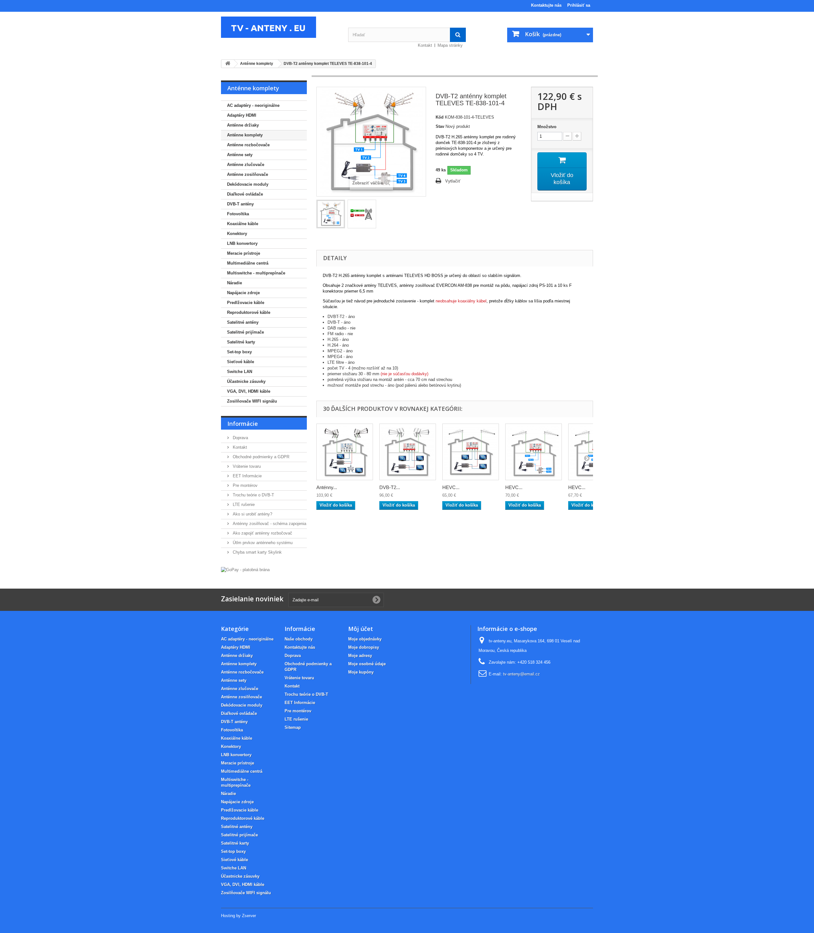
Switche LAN (239, 371)
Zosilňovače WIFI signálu (252, 401)
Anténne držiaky (243, 125)
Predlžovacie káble (245, 302)
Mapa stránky (450, 45)
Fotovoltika (238, 213)
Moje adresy (360, 655)
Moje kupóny (361, 672)
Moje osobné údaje (367, 663)
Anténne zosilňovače (247, 174)
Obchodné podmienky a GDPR (260, 456)
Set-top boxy (239, 351)
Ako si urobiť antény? (251, 514)
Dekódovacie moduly (247, 184)
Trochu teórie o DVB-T (252, 495)
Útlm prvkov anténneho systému (262, 542)
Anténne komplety (245, 135)
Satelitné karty (241, 342)
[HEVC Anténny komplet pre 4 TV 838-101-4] (533, 452)
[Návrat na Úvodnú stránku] (228, 64)
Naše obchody (299, 639)
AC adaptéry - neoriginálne (253, 105)
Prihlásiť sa (578, 5)
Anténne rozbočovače (248, 144)
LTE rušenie (243, 504)
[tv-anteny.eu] (280, 27)
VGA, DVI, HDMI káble (248, 391)
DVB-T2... (389, 487)
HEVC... (450, 487)
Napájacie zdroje (243, 292)
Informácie (242, 423)
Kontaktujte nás (546, 5)
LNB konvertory (242, 243)
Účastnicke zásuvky (246, 381)
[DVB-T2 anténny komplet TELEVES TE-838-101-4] (331, 214)
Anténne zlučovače (245, 164)
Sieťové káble (240, 361)
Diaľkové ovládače (245, 194)
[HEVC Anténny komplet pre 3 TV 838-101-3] (470, 452)
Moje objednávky (365, 639)
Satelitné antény (243, 322)
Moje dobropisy (363, 647)
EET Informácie (246, 475)
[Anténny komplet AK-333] (344, 452)
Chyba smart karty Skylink (256, 552)
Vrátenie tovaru (246, 466)
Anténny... (326, 487)
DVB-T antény (240, 204)
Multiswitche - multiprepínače (256, 273)
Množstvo (546, 126)
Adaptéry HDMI (241, 115)
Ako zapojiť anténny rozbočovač (261, 533)
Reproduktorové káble (248, 312)
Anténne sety (239, 154)
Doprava (239, 437)
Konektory (237, 233)
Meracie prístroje (243, 253)
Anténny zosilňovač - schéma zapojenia (268, 523)
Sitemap (293, 727)
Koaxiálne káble (242, 223)
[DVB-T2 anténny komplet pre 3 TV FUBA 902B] (407, 452)
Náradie (234, 282)
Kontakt (425, 45)
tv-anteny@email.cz (521, 674)
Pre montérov (244, 485)
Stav (440, 126)
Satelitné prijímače (245, 332)
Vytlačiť (452, 181)
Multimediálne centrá (247, 263)
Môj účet (360, 628)
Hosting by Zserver (238, 915)
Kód (440, 117)
